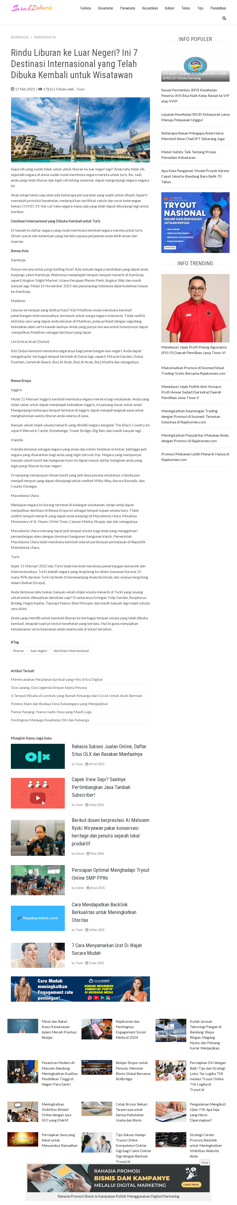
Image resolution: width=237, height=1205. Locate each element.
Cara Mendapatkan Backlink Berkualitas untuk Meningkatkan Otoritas (104, 912)
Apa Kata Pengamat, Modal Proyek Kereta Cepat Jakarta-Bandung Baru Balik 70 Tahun (195, 176)
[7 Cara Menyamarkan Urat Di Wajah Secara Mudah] (38, 954)
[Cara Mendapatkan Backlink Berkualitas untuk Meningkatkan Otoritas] (38, 918)
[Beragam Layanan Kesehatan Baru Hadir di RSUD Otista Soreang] (195, 65)
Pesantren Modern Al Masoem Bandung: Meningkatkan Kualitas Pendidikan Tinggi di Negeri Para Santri (60, 1073)
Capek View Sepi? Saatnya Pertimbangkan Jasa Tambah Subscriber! (101, 787)
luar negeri (39, 650)
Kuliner (170, 8)
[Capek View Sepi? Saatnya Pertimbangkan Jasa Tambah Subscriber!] (38, 792)
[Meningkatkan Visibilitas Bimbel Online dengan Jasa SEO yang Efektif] (22, 1111)
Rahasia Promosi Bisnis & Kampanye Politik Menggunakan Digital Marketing (118, 1196)
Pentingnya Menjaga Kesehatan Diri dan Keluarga (50, 720)
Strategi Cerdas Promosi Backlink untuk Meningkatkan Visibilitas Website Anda (206, 1145)
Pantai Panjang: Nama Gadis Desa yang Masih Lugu (51, 712)
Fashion (85, 8)
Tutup (204, 1162)
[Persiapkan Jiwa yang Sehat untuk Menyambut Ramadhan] (22, 1139)
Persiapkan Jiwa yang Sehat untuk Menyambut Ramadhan (60, 1140)
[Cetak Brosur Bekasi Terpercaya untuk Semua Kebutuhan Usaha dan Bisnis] (96, 1108)
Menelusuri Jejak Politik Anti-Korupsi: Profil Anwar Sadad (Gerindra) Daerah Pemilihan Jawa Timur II (191, 392)
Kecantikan (150, 8)
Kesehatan (105, 8)
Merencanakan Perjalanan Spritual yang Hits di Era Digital (56, 679)
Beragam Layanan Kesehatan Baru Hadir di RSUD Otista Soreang (195, 75)
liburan (18, 650)
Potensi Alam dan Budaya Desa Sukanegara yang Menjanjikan (59, 703)
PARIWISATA (45, 37)
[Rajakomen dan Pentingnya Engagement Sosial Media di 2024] (96, 1029)
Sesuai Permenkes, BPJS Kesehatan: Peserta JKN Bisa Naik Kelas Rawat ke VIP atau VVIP (195, 95)
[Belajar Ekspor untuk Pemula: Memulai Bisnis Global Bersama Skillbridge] (96, 1067)
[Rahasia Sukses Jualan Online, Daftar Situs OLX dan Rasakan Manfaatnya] (38, 756)
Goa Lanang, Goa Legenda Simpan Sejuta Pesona (49, 687)
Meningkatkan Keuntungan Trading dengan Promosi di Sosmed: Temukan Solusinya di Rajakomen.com (190, 416)
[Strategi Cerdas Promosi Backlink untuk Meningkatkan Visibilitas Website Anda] (171, 1139)
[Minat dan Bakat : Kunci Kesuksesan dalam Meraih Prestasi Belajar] (22, 1026)
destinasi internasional (71, 650)
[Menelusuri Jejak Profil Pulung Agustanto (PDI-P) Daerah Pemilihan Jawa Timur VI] (195, 307)
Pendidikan (218, 8)
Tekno (185, 8)
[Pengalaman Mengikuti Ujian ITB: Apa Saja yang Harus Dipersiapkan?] (171, 1111)
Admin (79, 853)
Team (80, 89)
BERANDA (20, 37)
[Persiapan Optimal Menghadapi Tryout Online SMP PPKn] (38, 879)
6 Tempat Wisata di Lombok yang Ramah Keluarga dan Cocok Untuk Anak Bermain (76, 695)
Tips (200, 8)
